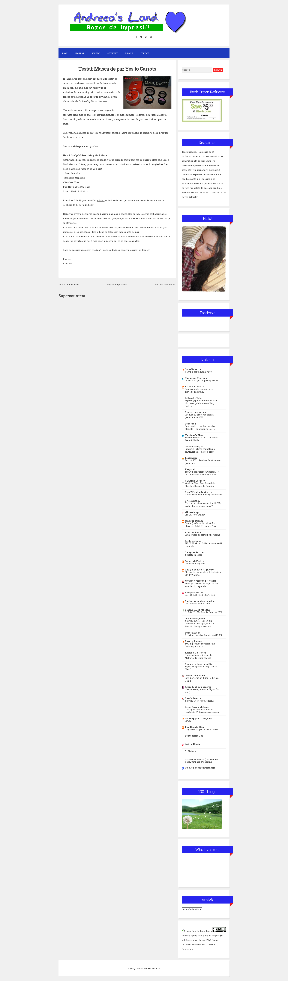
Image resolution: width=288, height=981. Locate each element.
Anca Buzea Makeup (197, 706)
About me (79, 53)
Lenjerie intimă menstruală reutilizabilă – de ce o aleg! (200, 450)
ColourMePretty (194, 561)
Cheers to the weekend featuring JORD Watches (203, 573)
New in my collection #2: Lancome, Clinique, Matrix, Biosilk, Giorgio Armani (199, 623)
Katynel (190, 469)
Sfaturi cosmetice (195, 412)
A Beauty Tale (193, 397)
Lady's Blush (192, 743)
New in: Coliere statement (199, 700)
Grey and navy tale (195, 563)
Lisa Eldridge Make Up (198, 492)
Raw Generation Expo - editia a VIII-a (202, 679)
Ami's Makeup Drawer (198, 686)
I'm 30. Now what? (195, 514)
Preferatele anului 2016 (197, 603)
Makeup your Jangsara (198, 718)
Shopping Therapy (196, 377)
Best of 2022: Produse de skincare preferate (202, 462)
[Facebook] (137, 36)
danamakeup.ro (194, 446)
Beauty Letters (193, 641)
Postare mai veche (164, 284)
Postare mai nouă (69, 284)
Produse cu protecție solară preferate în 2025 (199, 416)
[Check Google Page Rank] (197, 930)
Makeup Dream (194, 520)
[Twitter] (141, 36)
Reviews (96, 53)
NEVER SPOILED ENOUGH (200, 580)
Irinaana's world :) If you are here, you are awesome (201, 760)
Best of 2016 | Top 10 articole (200, 594)
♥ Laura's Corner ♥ (195, 480)
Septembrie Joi (194, 735)
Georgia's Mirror (194, 552)
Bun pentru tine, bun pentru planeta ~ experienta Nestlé (200, 427)
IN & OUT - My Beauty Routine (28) (203, 612)
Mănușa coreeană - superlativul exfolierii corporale (202, 585)
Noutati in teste (193, 554)
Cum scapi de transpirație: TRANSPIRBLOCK (199, 390)
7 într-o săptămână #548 (198, 371)
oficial (100, 200)
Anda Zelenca (193, 540)
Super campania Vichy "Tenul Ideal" (201, 668)
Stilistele (190, 751)
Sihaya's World (194, 592)
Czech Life (112, 53)
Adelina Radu (193, 532)
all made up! (192, 512)
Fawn (188, 720)
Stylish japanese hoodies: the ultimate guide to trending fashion (201, 403)
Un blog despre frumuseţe (200, 767)
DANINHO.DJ (193, 500)
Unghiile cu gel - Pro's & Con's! (201, 729)
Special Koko (193, 632)
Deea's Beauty (193, 698)
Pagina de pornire (116, 284)
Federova (190, 423)
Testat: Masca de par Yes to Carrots (117, 68)
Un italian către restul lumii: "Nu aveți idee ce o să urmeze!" (203, 505)
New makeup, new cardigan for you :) (202, 691)
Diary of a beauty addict (199, 664)
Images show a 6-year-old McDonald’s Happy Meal (198, 656)
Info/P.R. (129, 53)
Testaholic (191, 457)
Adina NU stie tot (195, 652)
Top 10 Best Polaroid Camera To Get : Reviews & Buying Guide (202, 473)
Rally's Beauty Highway (199, 569)
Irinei (96, 92)
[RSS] (146, 36)
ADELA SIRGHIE (194, 386)
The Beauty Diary (195, 726)
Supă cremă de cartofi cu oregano (202, 534)
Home (65, 53)
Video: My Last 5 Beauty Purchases (203, 494)
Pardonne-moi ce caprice (199, 601)
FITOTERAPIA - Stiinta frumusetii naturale (203, 545)
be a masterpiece (195, 618)
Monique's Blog (194, 435)
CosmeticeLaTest (195, 675)
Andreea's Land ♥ (151, 968)
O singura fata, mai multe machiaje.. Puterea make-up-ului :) (203, 711)
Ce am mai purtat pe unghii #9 (201, 380)
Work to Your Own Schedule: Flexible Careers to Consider (200, 484)
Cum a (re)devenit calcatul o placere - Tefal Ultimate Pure (200, 525)
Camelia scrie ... (194, 369)
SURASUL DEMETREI (197, 609)
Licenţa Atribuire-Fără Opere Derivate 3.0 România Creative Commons (200, 945)
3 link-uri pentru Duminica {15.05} (203, 635)
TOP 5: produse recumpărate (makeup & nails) (200, 645)
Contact (145, 53)
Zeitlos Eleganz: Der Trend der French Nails (201, 439)
